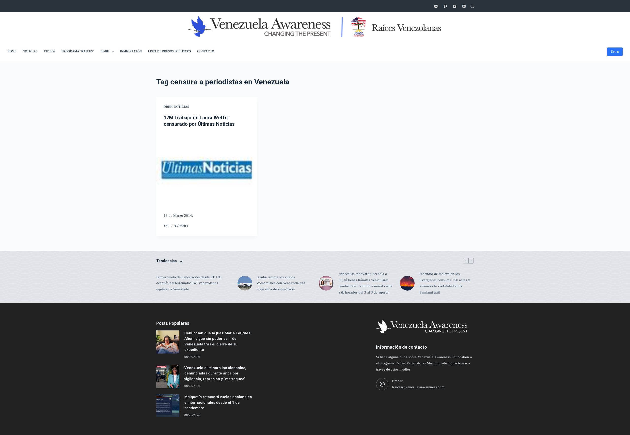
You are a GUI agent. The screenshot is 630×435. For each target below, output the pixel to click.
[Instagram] (436, 6)
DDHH (104, 51)
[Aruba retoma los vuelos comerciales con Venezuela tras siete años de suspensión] (244, 283)
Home (11, 51)
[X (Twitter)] (454, 6)
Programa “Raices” (78, 51)
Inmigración (131, 51)
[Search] (472, 6)
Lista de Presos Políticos (169, 51)
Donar (615, 51)
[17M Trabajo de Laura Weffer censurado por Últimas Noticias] (206, 170)
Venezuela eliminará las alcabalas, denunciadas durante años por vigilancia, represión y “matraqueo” (215, 373)
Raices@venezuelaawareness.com (418, 387)
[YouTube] (464, 6)
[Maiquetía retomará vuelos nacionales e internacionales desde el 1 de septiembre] (167, 405)
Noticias (30, 51)
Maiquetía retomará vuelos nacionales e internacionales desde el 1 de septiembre (218, 402)
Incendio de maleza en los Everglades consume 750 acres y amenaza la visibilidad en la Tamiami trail (445, 283)
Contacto (205, 51)
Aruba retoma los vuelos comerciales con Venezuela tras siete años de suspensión (281, 283)
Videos (49, 51)
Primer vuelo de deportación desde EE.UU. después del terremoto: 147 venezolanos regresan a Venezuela (189, 283)
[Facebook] (445, 6)
